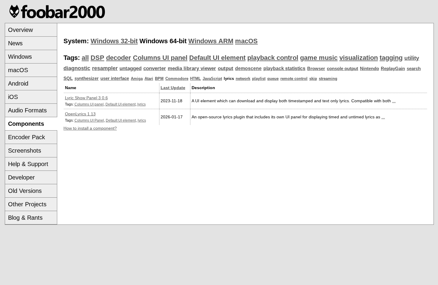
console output (342, 68)
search (414, 68)
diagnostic (76, 68)
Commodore (176, 78)
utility (411, 58)
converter (154, 68)
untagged (130, 68)
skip (313, 78)
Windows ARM (210, 41)
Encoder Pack (26, 137)
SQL (68, 78)
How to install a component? (90, 128)
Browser (316, 68)
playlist (258, 78)
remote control (293, 78)
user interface (114, 78)
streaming (328, 78)
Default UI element (217, 57)
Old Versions (25, 191)
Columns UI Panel (89, 120)
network (243, 78)
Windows (20, 56)
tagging (391, 57)
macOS (18, 70)
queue (273, 78)
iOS (13, 97)
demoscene (248, 68)
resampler (105, 68)
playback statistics (284, 68)
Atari (149, 78)
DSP (97, 57)
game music (319, 57)
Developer (21, 177)
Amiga (137, 78)
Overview (20, 30)
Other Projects (27, 204)
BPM (159, 78)
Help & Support (28, 164)
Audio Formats (27, 110)
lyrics (141, 104)
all (85, 57)
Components (26, 123)
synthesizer (86, 78)
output (225, 68)
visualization (358, 57)
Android (18, 83)
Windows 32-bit (114, 41)
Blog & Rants (25, 217)
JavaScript (212, 78)
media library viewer (192, 68)
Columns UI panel (160, 57)
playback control (272, 57)
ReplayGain (393, 68)
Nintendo (369, 68)
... (394, 100)
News (15, 43)
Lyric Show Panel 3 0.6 (86, 97)
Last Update (173, 87)
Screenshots (24, 150)
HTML (195, 78)
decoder (118, 57)
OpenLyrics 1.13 (80, 113)
